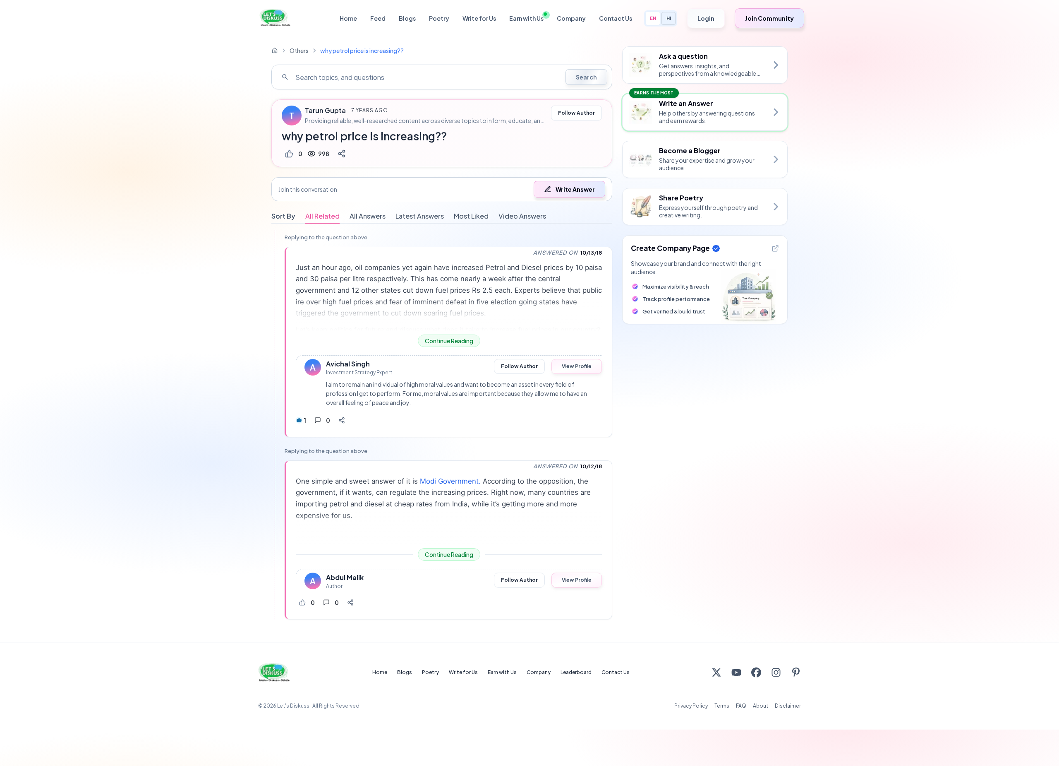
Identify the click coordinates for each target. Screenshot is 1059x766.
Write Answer (575, 189)
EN (653, 18)
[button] (441, 189)
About (760, 706)
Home (348, 18)
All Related (322, 216)
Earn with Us (526, 18)
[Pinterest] (796, 672)
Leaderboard (576, 672)
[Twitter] (716, 672)
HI (668, 18)
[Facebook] (756, 672)
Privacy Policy (691, 706)
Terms (721, 706)
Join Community (769, 18)
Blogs (407, 18)
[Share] (341, 153)
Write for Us (479, 18)
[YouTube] (736, 672)
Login (705, 18)
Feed (378, 18)
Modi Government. (451, 481)
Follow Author (576, 113)
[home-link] (274, 50)
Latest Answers (419, 216)
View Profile (577, 366)
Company (571, 18)
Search (586, 77)
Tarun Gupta (325, 110)
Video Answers (522, 216)
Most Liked (471, 216)
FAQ (741, 706)
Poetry (439, 18)
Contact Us (615, 18)
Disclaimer (788, 706)
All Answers (368, 216)
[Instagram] (776, 672)
